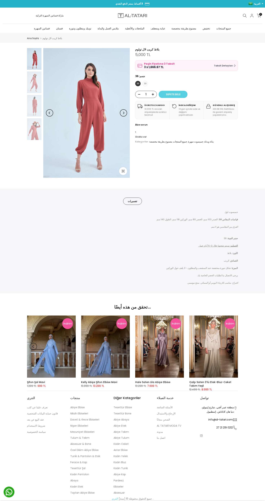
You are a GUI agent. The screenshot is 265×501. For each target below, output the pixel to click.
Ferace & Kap (78, 462)
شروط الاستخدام (36, 426)
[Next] (123, 113)
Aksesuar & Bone (80, 444)
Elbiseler (118, 486)
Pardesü (119, 480)
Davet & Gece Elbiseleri (84, 419)
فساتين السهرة (50, 15)
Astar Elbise (121, 450)
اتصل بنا (161, 438)
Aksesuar (119, 493)
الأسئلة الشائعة (165, 407)
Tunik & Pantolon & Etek (85, 456)
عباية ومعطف (158, 28)
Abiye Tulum (121, 438)
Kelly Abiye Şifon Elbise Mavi (99, 382)
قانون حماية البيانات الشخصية (42, 413)
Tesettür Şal (77, 468)
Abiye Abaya (121, 419)
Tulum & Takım (80, 438)
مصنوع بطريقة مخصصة (183, 28)
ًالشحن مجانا (163, 419)
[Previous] (49, 113)
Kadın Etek (76, 486)
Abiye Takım (121, 432)
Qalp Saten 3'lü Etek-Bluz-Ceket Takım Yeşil (210, 384)
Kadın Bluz (120, 462)
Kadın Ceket (121, 444)
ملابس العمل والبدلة (108, 28)
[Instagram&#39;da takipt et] (201, 435)
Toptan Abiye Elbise (82, 493)
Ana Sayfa (33, 38)
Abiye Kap (120, 474)
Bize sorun (141, 124)
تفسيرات (132, 201)
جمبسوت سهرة (195, 141)
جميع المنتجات (223, 28)
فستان (59, 28)
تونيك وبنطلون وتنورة (80, 28)
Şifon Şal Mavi (36, 382)
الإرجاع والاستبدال (166, 413)
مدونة (160, 432)
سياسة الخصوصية (36, 432)
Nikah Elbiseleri (79, 413)
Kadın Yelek (121, 456)
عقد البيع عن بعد (35, 419)
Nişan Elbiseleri (79, 426)
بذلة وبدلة (209, 141)
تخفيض (206, 28)
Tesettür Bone (122, 413)
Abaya (74, 480)
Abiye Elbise (77, 407)
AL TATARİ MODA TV (169, 426)
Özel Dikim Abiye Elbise (84, 450)
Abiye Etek (120, 426)
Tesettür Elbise (123, 407)
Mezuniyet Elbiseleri (82, 432)
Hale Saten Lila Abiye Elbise (152, 382)
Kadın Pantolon (79, 474)
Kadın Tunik (121, 468)
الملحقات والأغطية (134, 28)
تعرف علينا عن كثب (37, 407)
